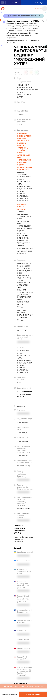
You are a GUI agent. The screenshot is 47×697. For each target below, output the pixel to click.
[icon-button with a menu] (44, 8)
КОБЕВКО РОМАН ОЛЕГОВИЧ (22, 206)
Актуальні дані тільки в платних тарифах (23, 686)
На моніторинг (33, 694)
